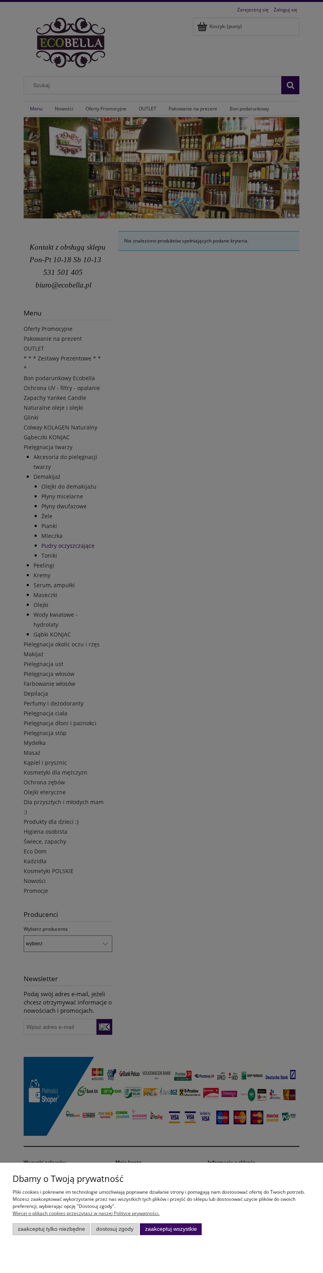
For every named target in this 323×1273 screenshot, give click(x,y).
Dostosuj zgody (115, 1229)
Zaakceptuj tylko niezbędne (51, 1229)
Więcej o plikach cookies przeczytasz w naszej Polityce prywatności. (86, 1213)
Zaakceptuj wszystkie (171, 1229)
